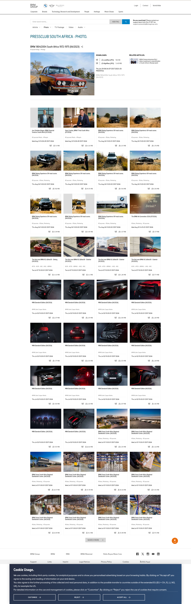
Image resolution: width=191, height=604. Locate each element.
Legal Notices (84, 562)
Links (50, 562)
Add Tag (115, 22)
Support (33, 562)
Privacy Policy (106, 562)
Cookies (126, 562)
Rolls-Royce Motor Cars (112, 554)
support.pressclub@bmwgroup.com (145, 24)
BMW (53, 554)
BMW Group (35, 554)
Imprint (65, 562)
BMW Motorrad (86, 554)
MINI (68, 554)
